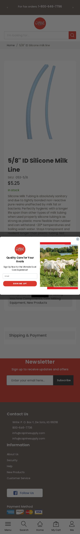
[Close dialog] (77, 239)
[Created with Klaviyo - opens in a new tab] (40, 296)
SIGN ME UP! (20, 283)
